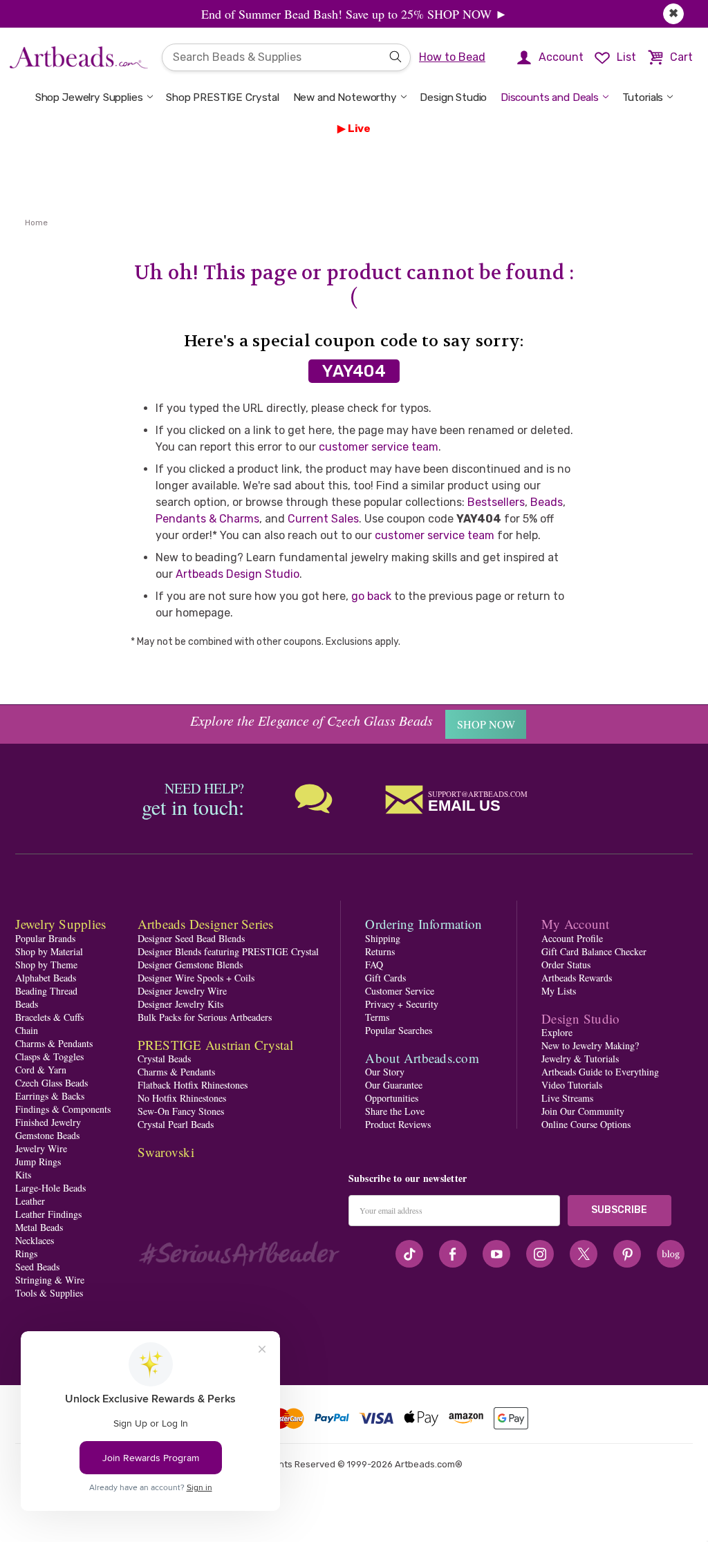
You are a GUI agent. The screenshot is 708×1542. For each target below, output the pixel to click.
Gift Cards (385, 977)
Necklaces (34, 1240)
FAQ (374, 964)
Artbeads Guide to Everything (600, 1071)
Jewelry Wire (41, 1148)
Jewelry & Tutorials (580, 1058)
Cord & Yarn (40, 1069)
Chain (26, 1030)
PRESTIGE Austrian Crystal (215, 1044)
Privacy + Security (401, 1003)
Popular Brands (45, 938)
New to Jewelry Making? (590, 1045)
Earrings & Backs (49, 1095)
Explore (556, 1032)
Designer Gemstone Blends (190, 964)
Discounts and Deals (550, 97)
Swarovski (166, 1151)
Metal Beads (39, 1227)
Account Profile (572, 938)
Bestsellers (496, 502)
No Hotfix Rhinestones (182, 1097)
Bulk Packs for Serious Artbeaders (205, 1017)
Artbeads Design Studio (237, 574)
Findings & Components (63, 1109)
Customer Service (399, 990)
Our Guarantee (393, 1084)
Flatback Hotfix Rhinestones (193, 1084)
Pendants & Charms (207, 518)
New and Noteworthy (345, 97)
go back (371, 596)
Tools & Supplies (49, 1292)
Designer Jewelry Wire (182, 990)
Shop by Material (49, 951)
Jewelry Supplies (60, 923)
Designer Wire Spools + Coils (196, 977)
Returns (380, 951)
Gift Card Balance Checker (593, 951)
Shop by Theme (46, 964)
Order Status (565, 964)
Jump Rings (38, 1161)
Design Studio (453, 97)
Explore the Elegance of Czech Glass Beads (311, 720)
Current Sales (323, 518)
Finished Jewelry (48, 1122)
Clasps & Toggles (49, 1056)
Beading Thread (46, 990)
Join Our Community (582, 1111)
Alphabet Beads (45, 977)
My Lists (558, 990)
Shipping (382, 938)
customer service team (378, 446)
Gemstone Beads (47, 1135)
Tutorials (643, 97)
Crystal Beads (164, 1058)
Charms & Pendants (54, 1043)
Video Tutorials (571, 1084)
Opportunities (391, 1097)
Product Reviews (398, 1124)
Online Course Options (586, 1124)
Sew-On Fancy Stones (181, 1111)
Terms (377, 1017)
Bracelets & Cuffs (49, 1017)
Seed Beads (37, 1266)
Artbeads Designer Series (206, 923)
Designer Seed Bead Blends (191, 938)
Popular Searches (398, 1030)
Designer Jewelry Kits (180, 1003)
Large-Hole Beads (50, 1187)
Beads (546, 502)
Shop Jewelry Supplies (89, 97)
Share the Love (395, 1111)
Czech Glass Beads (51, 1082)
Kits (23, 1174)
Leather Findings (48, 1214)
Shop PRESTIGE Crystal (222, 97)
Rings (26, 1253)
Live (359, 128)
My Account (575, 923)
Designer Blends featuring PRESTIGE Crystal (228, 951)
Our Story (384, 1071)
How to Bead (452, 57)
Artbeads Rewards (576, 977)
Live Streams (567, 1097)
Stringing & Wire (49, 1279)
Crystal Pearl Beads (176, 1124)
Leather (30, 1200)
